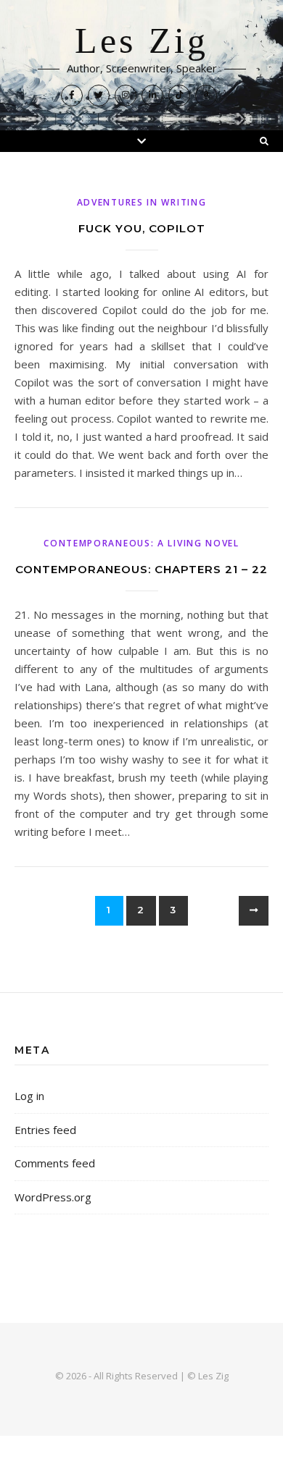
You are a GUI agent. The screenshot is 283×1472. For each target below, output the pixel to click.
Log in (29, 1095)
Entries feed (45, 1129)
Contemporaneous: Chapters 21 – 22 (141, 569)
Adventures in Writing (142, 202)
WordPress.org (53, 1197)
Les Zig (141, 41)
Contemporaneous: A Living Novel (141, 543)
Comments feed (55, 1163)
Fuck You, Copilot (141, 228)
